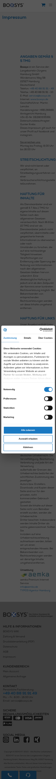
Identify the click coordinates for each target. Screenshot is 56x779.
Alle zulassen (28, 430)
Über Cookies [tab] (45, 338)
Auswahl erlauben (28, 438)
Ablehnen (28, 447)
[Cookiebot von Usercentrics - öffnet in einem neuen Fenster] (40, 330)
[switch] (48, 399)
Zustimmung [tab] (10, 338)
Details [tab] (27, 338)
